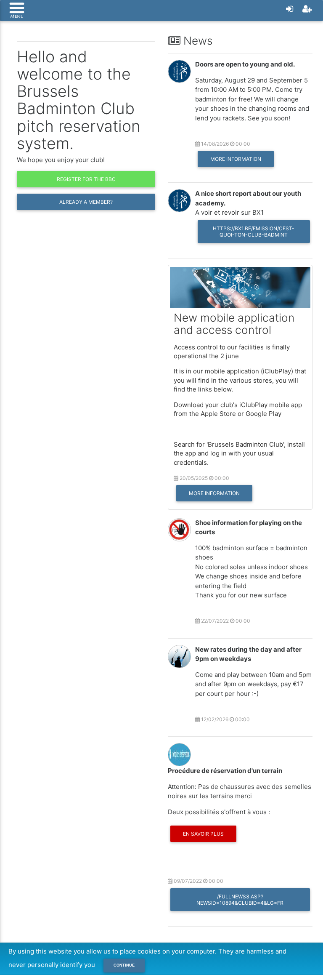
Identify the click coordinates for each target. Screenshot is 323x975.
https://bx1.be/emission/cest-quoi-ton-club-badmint (253, 231)
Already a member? (86, 202)
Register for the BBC (86, 179)
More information (235, 159)
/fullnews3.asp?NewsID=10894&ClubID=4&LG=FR (239, 899)
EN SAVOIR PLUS (203, 834)
